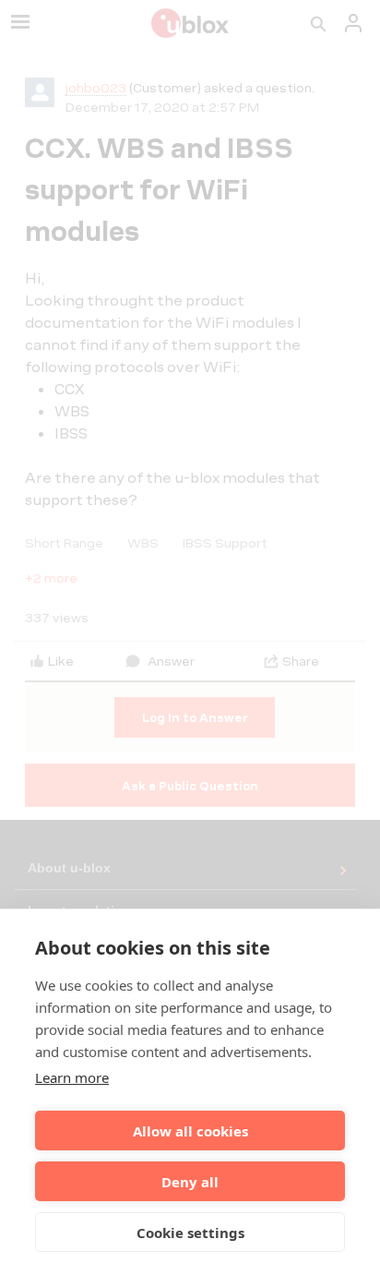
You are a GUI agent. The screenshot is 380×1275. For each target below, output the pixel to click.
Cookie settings (190, 1232)
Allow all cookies (190, 1131)
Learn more (72, 1077)
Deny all (190, 1182)
